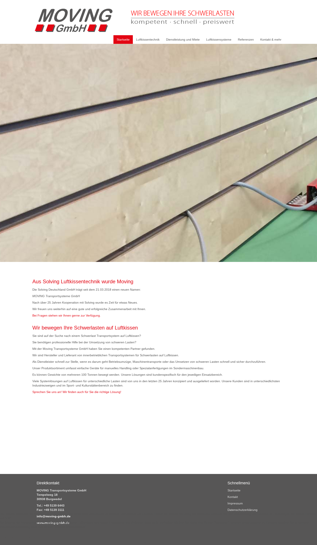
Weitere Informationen (158, 543)
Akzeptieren (11, 537)
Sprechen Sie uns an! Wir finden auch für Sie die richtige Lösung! (76, 392)
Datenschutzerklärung (242, 510)
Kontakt (233, 497)
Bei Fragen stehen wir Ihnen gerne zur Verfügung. (66, 315)
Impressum (235, 503)
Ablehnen (31, 537)
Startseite (234, 490)
